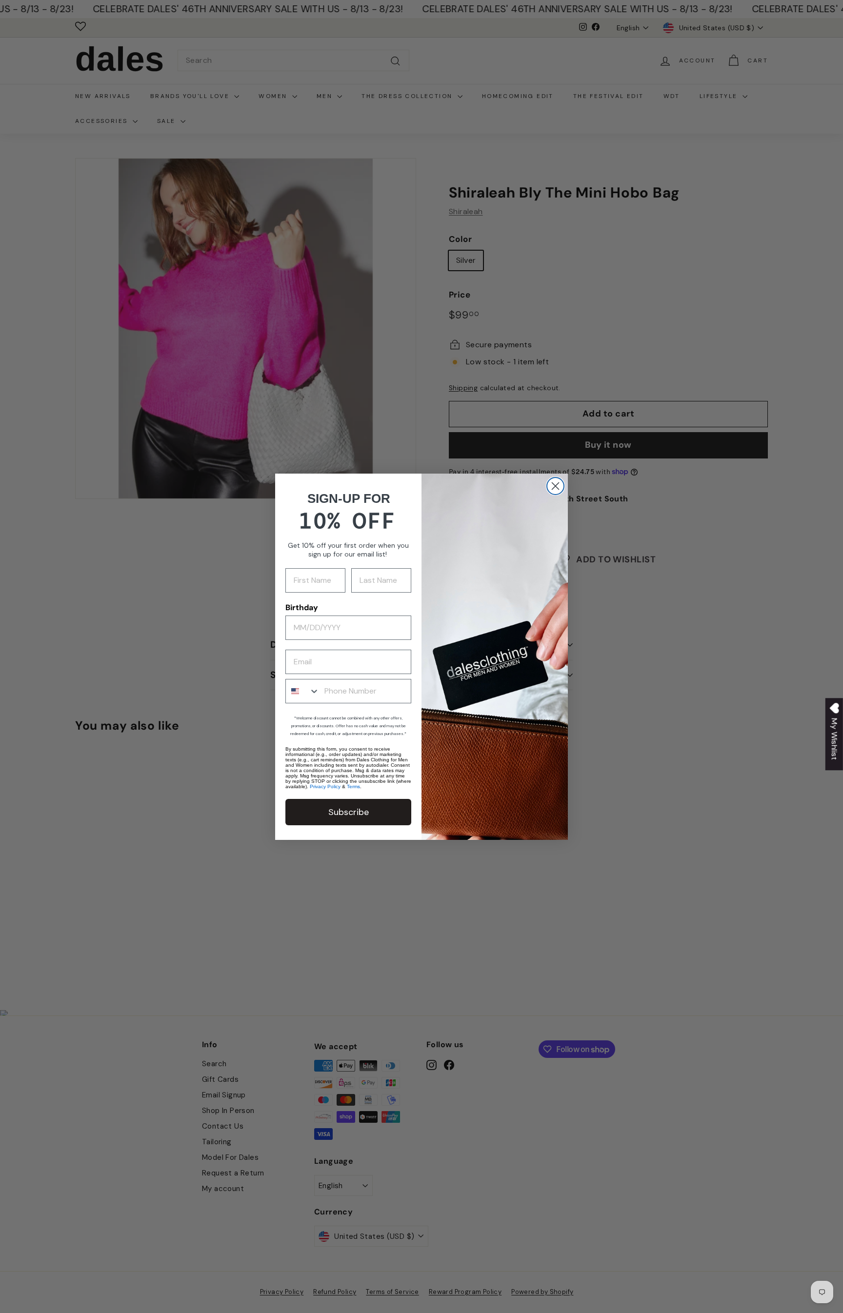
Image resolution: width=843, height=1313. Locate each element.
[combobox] (303, 691)
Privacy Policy (325, 786)
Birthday (301, 607)
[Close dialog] (555, 486)
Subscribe (348, 812)
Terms (353, 786)
